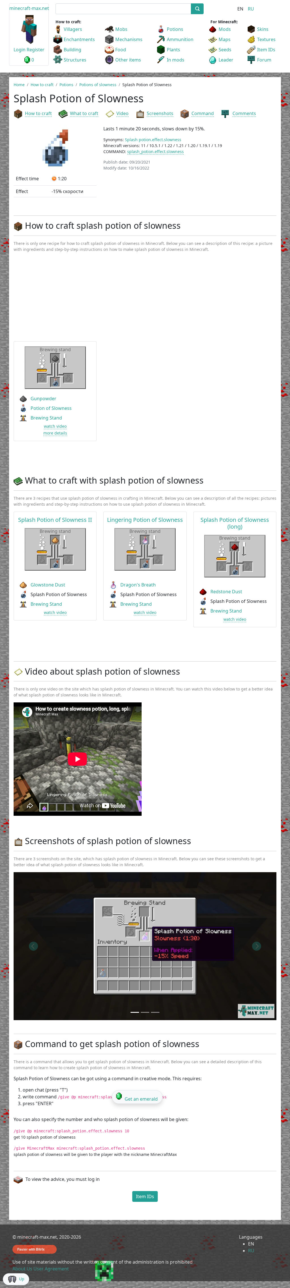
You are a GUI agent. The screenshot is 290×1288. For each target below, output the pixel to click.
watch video (55, 426)
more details (55, 433)
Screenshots (160, 113)
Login (19, 49)
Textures (266, 39)
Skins (262, 29)
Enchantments (79, 39)
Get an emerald (141, 1099)
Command (202, 113)
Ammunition (180, 39)
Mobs (121, 29)
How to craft (38, 113)
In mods (175, 60)
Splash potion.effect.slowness (153, 139)
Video (122, 113)
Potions (175, 29)
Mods (225, 29)
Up (21, 1278)
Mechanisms (128, 39)
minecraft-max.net (29, 8)
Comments (244, 113)
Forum (264, 60)
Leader (226, 60)
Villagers (73, 29)
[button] (33, 946)
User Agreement (51, 1269)
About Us (22, 1269)
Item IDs (266, 49)
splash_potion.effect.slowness (155, 151)
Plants (173, 49)
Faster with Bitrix (31, 1249)
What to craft (84, 113)
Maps (225, 39)
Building (72, 49)
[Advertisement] (145, 299)
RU (251, 9)
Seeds (225, 49)
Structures (75, 60)
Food (120, 49)
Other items (128, 60)
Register (35, 49)
